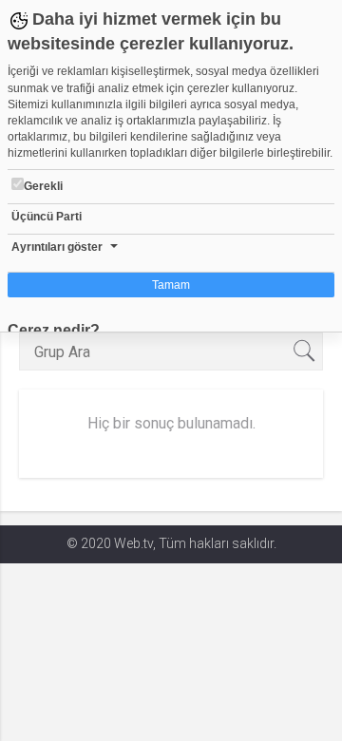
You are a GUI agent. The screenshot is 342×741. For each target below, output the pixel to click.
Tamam (171, 285)
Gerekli (43, 186)
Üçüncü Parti (46, 216)
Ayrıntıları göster (57, 247)
